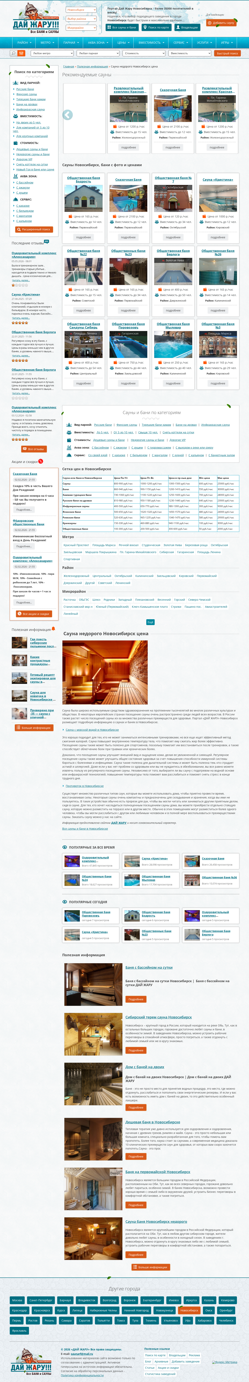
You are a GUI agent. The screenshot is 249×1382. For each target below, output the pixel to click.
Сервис (176, 43)
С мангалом (24, 216)
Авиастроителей (216, 607)
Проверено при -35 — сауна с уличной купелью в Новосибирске (42, 717)
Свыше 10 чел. (148, 432)
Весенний (164, 599)
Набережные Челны (103, 1310)
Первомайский (207, 576)
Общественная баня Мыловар (173, 325)
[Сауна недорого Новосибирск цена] (105, 641)
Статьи (149, 1368)
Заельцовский (166, 576)
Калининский (144, 576)
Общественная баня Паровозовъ (128, 325)
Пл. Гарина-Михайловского (138, 552)
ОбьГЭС (84, 599)
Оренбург (226, 1310)
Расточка (70, 599)
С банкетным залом (222, 455)
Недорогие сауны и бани (33, 154)
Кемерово (227, 1300)
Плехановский (144, 599)
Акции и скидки (168, 1368)
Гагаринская (185, 552)
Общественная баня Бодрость (83, 179)
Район (20, 43)
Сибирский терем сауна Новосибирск (158, 1017)
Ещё (150, 622)
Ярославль (19, 1330)
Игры (222, 43)
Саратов (84, 1320)
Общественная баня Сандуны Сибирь (83, 325)
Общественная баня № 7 (173, 179)
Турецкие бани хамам (31, 99)
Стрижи (176, 607)
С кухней (178, 455)
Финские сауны (26, 94)
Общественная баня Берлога (34, 332)
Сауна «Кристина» (26, 294)
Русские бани (25, 89)
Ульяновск (171, 1320)
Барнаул (65, 1300)
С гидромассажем (159, 447)
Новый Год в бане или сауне (35, 169)
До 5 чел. (103, 432)
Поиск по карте (158, 27)
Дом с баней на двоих (144, 1066)
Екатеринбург (152, 1300)
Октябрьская (219, 545)
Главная (68, 66)
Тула (135, 1320)
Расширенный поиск (36, 229)
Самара (66, 1320)
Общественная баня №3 (218, 325)
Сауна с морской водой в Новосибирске (92, 730)
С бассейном (24, 182)
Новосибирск (189, 1310)
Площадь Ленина (209, 552)
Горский (179, 599)
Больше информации (36, 728)
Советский (105, 583)
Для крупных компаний (32, 136)
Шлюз (96, 599)
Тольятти (103, 1320)
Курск (61, 1310)
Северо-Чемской (199, 599)
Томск (121, 1320)
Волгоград (109, 1300)
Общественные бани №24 (96, 878)
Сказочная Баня (25, 474)
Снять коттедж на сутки (32, 164)
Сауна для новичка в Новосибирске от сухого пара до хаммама (43, 699)
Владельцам (189, 27)
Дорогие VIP (24, 159)
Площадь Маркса (104, 545)
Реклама (194, 1355)
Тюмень (151, 1320)
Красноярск (42, 1310)
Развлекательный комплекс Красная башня (129, 89)
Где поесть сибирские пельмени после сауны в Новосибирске (43, 646)
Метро (43, 43)
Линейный (71, 614)
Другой (90, 583)
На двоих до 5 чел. (28, 122)
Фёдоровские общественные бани (28, 522)
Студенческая (151, 545)
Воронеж (130, 1300)
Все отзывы (36, 449)
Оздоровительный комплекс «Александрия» (34, 255)
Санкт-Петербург (41, 1300)
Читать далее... (21, 280)
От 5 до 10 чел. (124, 432)
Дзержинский (73, 583)
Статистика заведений (160, 1374)
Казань (209, 1300)
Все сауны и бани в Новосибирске (85, 828)
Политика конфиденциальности (82, 1375)
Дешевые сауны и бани (32, 149)
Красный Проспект (76, 545)
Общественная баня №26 (218, 252)
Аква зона (94, 43)
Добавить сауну (223, 23)
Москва (17, 1300)
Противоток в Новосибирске (85, 786)
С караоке (23, 206)
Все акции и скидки (36, 614)
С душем (22, 192)
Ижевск (174, 1300)
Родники (109, 599)
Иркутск (191, 1300)
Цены (119, 43)
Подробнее (136, 999)
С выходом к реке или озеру (194, 447)
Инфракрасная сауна (30, 109)
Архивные (161, 1361)
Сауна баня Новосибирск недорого (156, 1221)
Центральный (102, 576)
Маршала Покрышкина (101, 552)
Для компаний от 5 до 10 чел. (31, 129)
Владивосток (86, 1300)
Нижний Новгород (136, 1310)
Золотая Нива (173, 545)
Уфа (187, 1320)
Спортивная (72, 559)
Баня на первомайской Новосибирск (157, 1171)
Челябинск (226, 1320)
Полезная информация (92, 66)
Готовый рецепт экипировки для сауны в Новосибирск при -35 (43, 682)
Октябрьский (123, 576)
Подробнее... (24, 509)
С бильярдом (25, 211)
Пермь (16, 1320)
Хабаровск (205, 1320)
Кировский (186, 576)
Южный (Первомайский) (112, 607)
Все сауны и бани (124, 27)
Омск (208, 1310)
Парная (66, 43)
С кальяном (24, 221)
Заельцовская (73, 552)
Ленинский (122, 583)
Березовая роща (196, 545)
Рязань (49, 1320)
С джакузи (23, 187)
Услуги (200, 43)
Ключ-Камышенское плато (150, 607)
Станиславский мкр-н (78, 607)
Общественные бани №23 (128, 252)
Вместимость (147, 43)
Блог (148, 1361)
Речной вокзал (129, 545)
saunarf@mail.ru (82, 1354)
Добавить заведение (186, 1361)
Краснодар (19, 1310)
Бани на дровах (26, 104)
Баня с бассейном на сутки (149, 967)
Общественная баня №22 (83, 252)
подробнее (84, 147)
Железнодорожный (76, 576)
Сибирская (167, 552)
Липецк (77, 1310)
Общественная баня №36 (219, 877)
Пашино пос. (193, 607)
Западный (125, 599)
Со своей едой (97, 455)
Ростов (32, 1320)
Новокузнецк (164, 1310)
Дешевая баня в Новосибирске (152, 1122)
